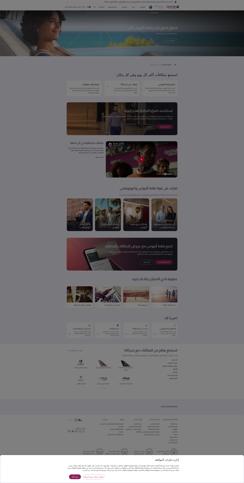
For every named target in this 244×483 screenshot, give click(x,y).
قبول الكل (75, 477)
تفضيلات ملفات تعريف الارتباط (93, 477)
